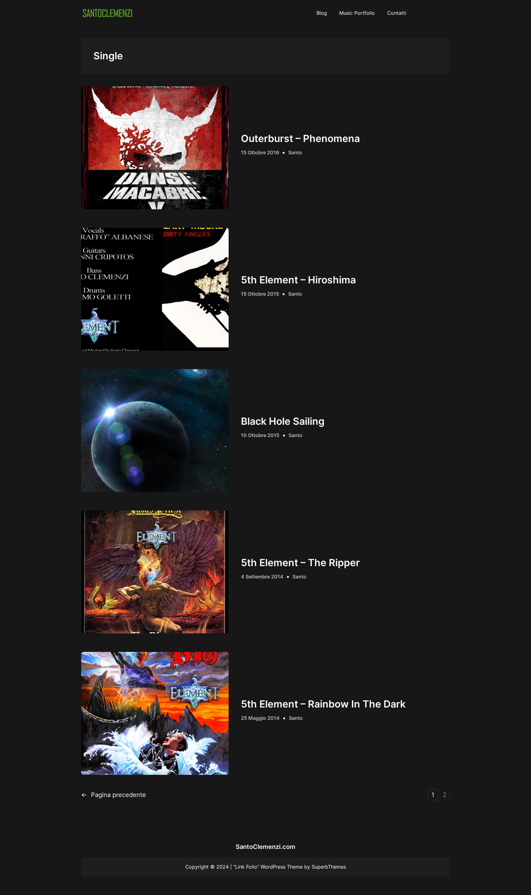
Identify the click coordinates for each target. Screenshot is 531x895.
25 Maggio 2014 (260, 718)
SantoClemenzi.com (265, 846)
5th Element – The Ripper (300, 563)
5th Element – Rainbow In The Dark (323, 704)
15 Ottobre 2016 (260, 152)
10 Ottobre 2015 (260, 435)
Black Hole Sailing (282, 421)
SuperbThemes (329, 867)
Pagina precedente (113, 794)
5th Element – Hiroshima (298, 280)
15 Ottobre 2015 (260, 294)
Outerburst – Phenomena (300, 138)
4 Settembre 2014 (262, 577)
